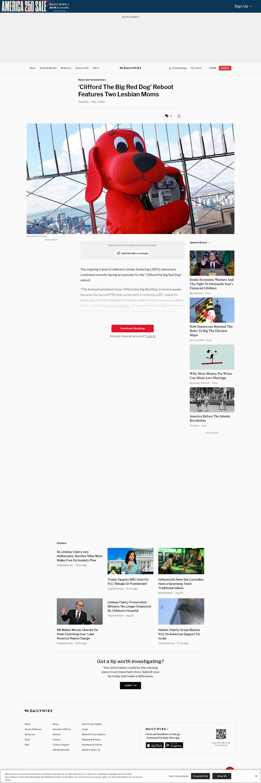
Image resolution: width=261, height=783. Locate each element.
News (32, 68)
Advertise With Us (62, 729)
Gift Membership (61, 750)
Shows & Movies (48, 68)
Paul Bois (83, 101)
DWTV (96, 68)
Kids (27, 744)
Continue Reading (133, 328)
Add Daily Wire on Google (134, 253)
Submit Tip (131, 685)
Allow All (221, 776)
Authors (57, 734)
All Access (66, 68)
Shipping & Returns (91, 739)
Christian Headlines (116, 306)
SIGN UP (225, 68)
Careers (57, 739)
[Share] (179, 116)
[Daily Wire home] (130, 68)
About (56, 724)
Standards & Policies (92, 744)
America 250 (82, 68)
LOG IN (213, 68)
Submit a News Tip (91, 750)
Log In (151, 336)
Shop (27, 739)
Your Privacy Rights (92, 724)
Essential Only (200, 776)
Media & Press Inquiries (93, 734)
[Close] (256, 776)
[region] (130, 776)
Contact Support (61, 744)
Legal (84, 729)
